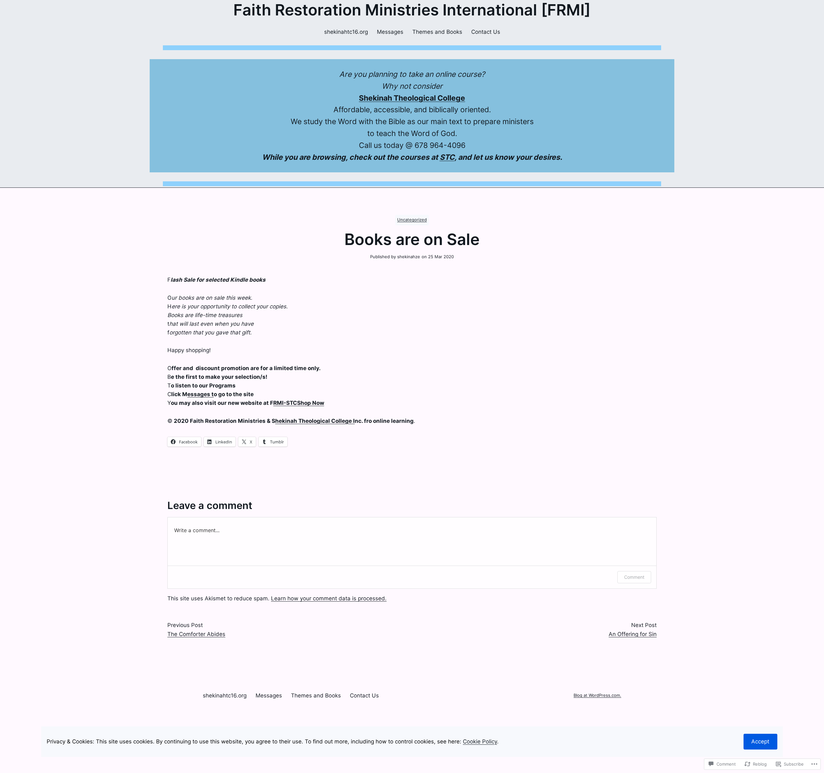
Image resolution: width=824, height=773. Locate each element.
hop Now (312, 403)
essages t (200, 394)
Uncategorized (412, 219)
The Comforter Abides (196, 634)
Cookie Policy (480, 741)
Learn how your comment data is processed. (329, 598)
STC (447, 157)
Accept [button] (760, 741)
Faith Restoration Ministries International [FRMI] (412, 9)
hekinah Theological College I (315, 421)
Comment (634, 577)
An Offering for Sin (633, 634)
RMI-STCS (287, 403)
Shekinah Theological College (412, 98)
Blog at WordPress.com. (597, 695)
